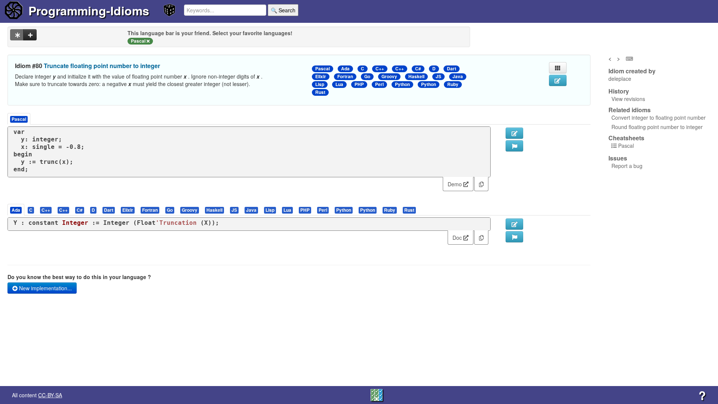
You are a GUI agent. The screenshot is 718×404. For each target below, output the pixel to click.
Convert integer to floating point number (658, 117)
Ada (345, 68)
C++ (379, 68)
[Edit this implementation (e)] (514, 133)
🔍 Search (283, 10)
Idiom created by (632, 71)
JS (438, 76)
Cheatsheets (626, 138)
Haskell (416, 76)
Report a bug (626, 165)
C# (418, 68)
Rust (320, 92)
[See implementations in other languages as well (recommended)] (17, 34)
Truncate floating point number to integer (102, 65)
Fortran (345, 76)
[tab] (16, 209)
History (618, 91)
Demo (455, 184)
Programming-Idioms (88, 10)
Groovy (389, 76)
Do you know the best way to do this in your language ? (79, 277)
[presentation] (15, 209)
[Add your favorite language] (30, 34)
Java (457, 76)
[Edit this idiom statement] (558, 80)
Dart (451, 68)
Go (367, 76)
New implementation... (45, 288)
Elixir (320, 76)
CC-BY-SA (50, 395)
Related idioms (629, 110)
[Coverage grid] (377, 394)
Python (402, 84)
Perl (379, 84)
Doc (457, 237)
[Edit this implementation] (514, 224)
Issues (617, 158)
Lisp (319, 84)
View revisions (628, 98)
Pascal (322, 68)
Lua (339, 84)
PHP (359, 84)
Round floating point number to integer (657, 127)
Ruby (452, 84)
